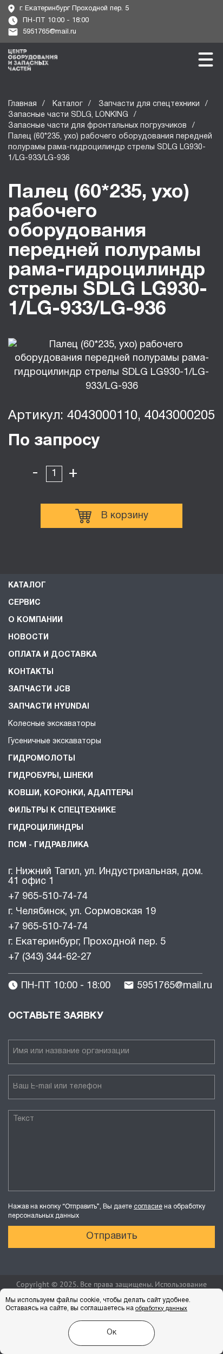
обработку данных (161, 1308)
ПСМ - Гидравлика (48, 845)
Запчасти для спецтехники (149, 104)
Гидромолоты (41, 758)
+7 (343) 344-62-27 (49, 957)
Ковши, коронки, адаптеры (70, 793)
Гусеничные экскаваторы (54, 741)
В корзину (124, 515)
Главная (22, 104)
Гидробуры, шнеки (50, 776)
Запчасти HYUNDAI (48, 706)
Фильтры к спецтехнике (62, 810)
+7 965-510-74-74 (48, 896)
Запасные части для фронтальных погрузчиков (97, 125)
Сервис (24, 602)
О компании (35, 620)
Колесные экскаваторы (52, 724)
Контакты (31, 672)
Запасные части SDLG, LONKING (68, 114)
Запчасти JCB (39, 689)
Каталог (68, 104)
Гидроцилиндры (45, 827)
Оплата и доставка (52, 654)
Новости (28, 637)
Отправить (111, 1236)
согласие (148, 1207)
